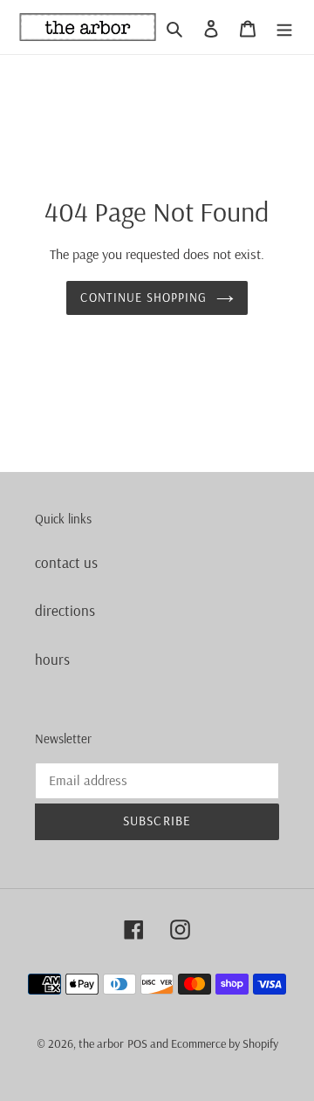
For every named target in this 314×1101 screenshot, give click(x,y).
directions (65, 610)
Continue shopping (143, 297)
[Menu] (284, 27)
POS (137, 1043)
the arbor (101, 1043)
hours (52, 659)
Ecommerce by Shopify (224, 1043)
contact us (66, 562)
